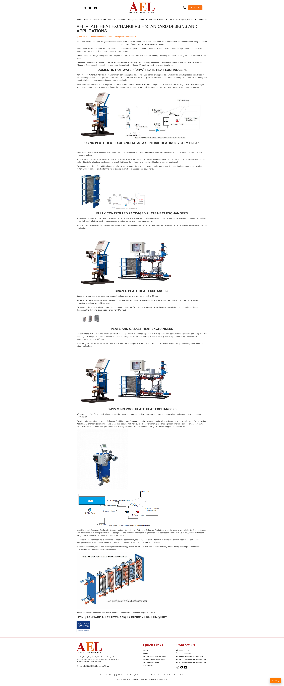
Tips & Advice (174, 19)
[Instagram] (84, 8)
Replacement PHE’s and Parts (104, 19)
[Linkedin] (95, 8)
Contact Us (202, 19)
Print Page (275, 681)
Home (79, 19)
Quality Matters (187, 19)
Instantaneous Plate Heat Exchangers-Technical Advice (114, 37)
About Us (87, 19)
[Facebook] (90, 8)
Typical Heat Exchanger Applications (130, 19)
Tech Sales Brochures (157, 19)
